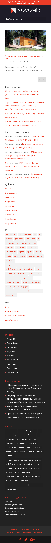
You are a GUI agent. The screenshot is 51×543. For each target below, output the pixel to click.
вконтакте (38, 252)
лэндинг (9, 274)
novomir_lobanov (14, 61)
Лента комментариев (15, 315)
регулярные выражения (31, 282)
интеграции (10, 261)
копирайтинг (28, 269)
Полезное (9, 214)
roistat (24, 243)
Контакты (38, 533)
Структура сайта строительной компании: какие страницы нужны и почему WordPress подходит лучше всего (25, 105)
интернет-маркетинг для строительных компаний (23, 265)
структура (24, 287)
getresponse (19, 239)
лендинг (39, 269)
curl (40, 234)
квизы (19, 269)
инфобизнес (10, 269)
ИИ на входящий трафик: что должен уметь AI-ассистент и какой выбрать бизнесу (22, 94)
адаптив (21, 252)
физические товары (35, 291)
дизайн (8, 256)
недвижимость (27, 278)
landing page (10, 243)
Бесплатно (10, 197)
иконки (40, 256)
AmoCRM (9, 188)
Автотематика (20, 248)
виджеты (9, 206)
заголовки (31, 256)
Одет (7, 163)
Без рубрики (11, 193)
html (27, 239)
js (38, 239)
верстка (29, 252)
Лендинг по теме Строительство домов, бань (24, 57)
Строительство (11, 252)
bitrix (20, 234)
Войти (8, 307)
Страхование (32, 248)
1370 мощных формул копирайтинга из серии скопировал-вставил (23, 155)
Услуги (36, 529)
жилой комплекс (19, 256)
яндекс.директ (11, 295)
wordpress (32, 243)
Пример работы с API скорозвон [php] (23, 121)
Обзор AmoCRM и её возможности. (21, 125)
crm (35, 234)
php (18, 243)
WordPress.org (12, 320)
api (15, 234)
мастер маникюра (20, 274)
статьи (16, 287)
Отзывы (9, 533)
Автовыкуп (9, 248)
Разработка (10, 223)
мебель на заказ (35, 274)
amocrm (9, 234)
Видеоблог (10, 201)
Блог (18, 533)
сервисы (9, 287)
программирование (13, 282)
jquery (33, 239)
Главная (13, 529)
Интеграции (11, 210)
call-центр (27, 234)
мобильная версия (13, 278)
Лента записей (12, 311)
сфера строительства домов (16, 291)
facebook (9, 239)
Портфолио (10, 219)
